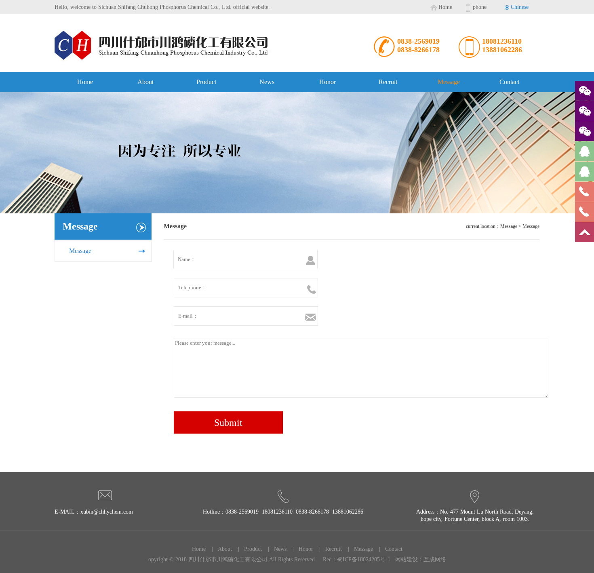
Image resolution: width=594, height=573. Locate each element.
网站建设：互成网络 (420, 559)
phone (480, 7)
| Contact (388, 549)
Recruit (388, 81)
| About (219, 549)
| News (274, 549)
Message (449, 81)
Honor (327, 81)
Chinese (520, 7)
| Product (247, 549)
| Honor (300, 549)
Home (445, 7)
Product (206, 81)
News (266, 81)
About (145, 81)
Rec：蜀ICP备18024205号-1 (356, 559)
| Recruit (328, 549)
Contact (509, 81)
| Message (358, 549)
